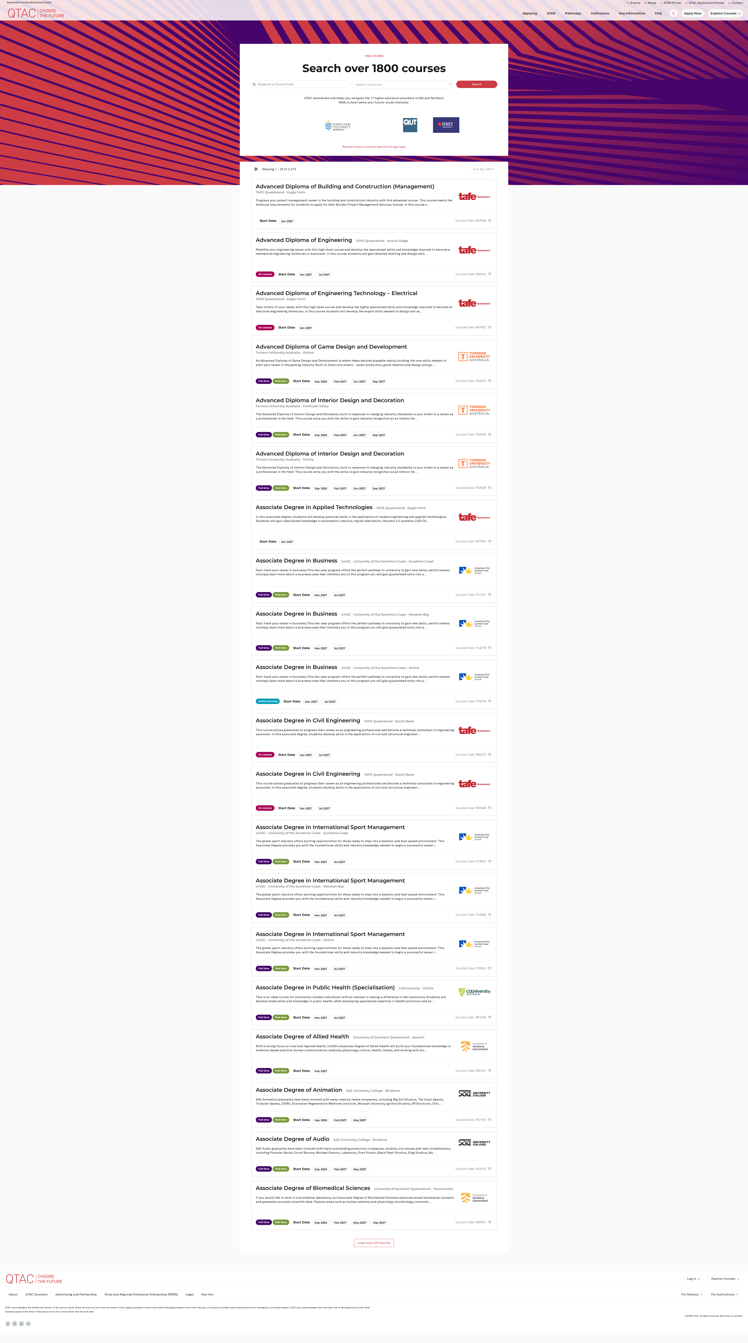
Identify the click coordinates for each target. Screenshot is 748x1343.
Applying (529, 13)
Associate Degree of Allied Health (302, 1036)
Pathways (573, 13)
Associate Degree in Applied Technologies (314, 507)
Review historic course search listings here (374, 146)
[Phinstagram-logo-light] (15, 1324)
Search (477, 84)
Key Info (207, 1294)
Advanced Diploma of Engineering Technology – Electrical (336, 293)
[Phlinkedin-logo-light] (21, 1324)
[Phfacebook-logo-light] (8, 1324)
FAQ (658, 13)
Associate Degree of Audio (292, 1139)
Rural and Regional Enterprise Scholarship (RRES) (141, 1294)
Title (482, 169)
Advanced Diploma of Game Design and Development (331, 346)
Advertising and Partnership (76, 1294)
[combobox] (403, 84)
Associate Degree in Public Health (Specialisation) (325, 987)
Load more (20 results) (374, 1242)
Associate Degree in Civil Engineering (308, 720)
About (13, 1294)
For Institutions (722, 1294)
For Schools (690, 1294)
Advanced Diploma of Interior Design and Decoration (330, 400)
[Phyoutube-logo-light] (28, 1324)
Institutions (600, 13)
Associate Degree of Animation (299, 1090)
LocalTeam (737, 1316)
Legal (190, 1294)
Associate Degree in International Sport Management (330, 827)
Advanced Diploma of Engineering (304, 240)
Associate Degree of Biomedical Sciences (313, 1188)
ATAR (551, 13)
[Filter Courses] (255, 169)
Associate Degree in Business (296, 560)
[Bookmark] (489, 221)
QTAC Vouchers (37, 1294)
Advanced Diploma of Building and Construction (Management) (345, 186)
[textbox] (403, 84)
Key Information (632, 13)
